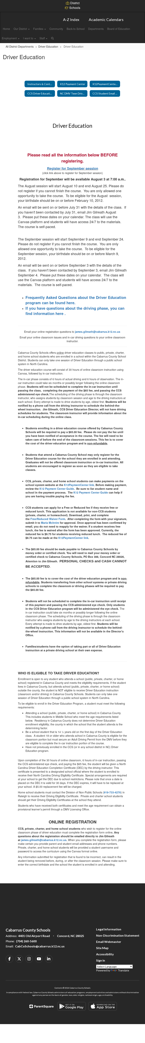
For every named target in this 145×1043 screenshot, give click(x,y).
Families (38, 29)
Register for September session (72, 168)
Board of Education (118, 29)
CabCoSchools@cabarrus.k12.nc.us (40, 946)
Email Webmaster (108, 941)
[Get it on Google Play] (71, 1006)
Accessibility (105, 954)
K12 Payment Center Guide (56, 489)
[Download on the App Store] (103, 1006)
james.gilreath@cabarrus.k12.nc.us (97, 331)
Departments (96, 29)
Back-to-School (76, 29)
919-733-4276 (112, 792)
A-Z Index (71, 19)
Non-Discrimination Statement (117, 935)
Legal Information (108, 929)
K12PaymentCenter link (79, 485)
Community (56, 29)
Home (6, 29)
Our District (21, 29)
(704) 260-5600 (26, 941)
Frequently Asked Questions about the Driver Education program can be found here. (75, 300)
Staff (42, 38)
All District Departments (20, 46)
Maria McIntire (50, 523)
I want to (28, 38)
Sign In (100, 960)
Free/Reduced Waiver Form (47, 519)
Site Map (102, 948)
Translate (123, 970)
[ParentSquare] (41, 1006)
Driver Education (48, 46)
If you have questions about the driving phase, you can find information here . (74, 310)
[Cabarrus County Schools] (72, 14)
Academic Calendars (106, 19)
